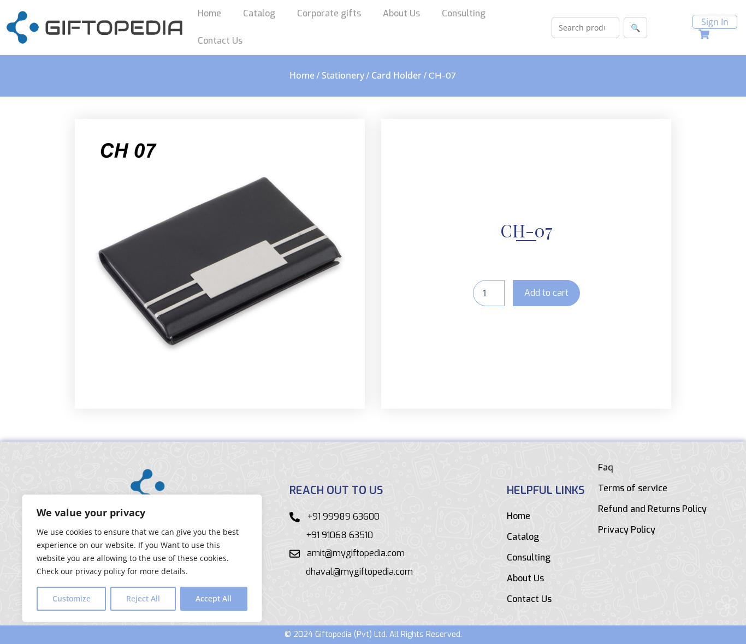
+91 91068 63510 (339, 535)
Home (209, 13)
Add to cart (546, 293)
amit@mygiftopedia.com (356, 553)
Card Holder (396, 75)
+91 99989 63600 (343, 516)
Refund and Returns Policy (652, 509)
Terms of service (632, 488)
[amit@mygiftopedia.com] (294, 553)
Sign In (715, 22)
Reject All (143, 598)
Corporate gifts (329, 13)
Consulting (464, 13)
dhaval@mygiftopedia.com (359, 571)
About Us (401, 13)
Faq (605, 467)
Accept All (214, 598)
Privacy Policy (626, 530)
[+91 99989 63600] (294, 517)
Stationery (343, 75)
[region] (142, 558)
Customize (71, 598)
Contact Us (220, 40)
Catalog (259, 13)
